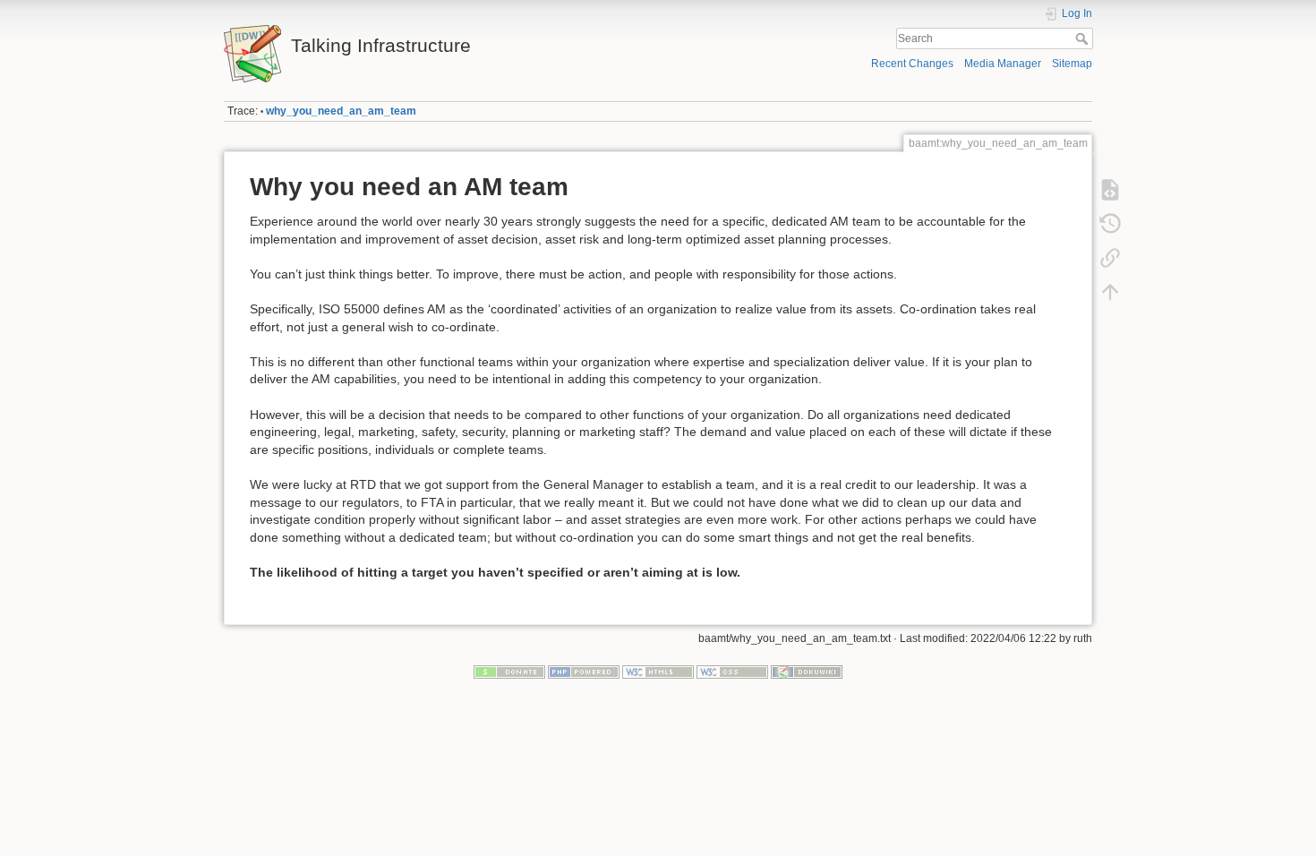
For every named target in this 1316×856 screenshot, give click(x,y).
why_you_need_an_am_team (341, 111)
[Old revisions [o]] (1110, 224)
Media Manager (1002, 63)
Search (1083, 38)
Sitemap (1072, 63)
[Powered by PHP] (584, 671)
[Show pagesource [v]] (1110, 190)
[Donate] (509, 671)
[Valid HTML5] (658, 671)
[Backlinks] (1110, 258)
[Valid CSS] (732, 671)
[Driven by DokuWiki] (806, 671)
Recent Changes (912, 63)
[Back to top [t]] (1110, 292)
